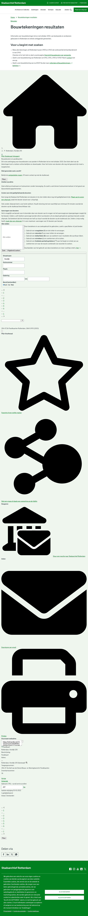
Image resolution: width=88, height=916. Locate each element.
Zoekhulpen (34, 9)
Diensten (43, 9)
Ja (9, 285)
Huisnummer (7, 262)
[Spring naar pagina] (22, 320)
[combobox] (67, 10)
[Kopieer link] (22, 741)
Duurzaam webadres (8, 739)
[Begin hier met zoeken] (45, 148)
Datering (6, 275)
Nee (12, 285)
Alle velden (5, 224)
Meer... (4, 179)
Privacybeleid (7, 911)
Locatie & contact (54, 3)
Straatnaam (7, 256)
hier (78, 248)
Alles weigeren (64, 892)
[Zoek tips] (23, 237)
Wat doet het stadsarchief (70, 3)
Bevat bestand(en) (9, 282)
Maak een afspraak (81, 9)
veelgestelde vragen (15, 175)
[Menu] (2, 331)
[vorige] (4, 290)
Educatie (58, 9)
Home (13, 17)
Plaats (5, 269)
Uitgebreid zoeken (13, 250)
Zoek (4, 250)
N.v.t (5, 285)
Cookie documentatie (19, 911)
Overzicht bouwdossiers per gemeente (57, 55)
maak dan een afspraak (14, 221)
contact (69, 58)
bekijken (16, 66)
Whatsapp (16, 854)
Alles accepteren (64, 897)
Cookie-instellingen (33, 911)
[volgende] (4, 316)
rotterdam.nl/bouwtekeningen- (60, 63)
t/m (26, 279)
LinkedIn (8, 854)
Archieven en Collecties (22, 9)
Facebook (3, 854)
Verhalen (51, 9)
